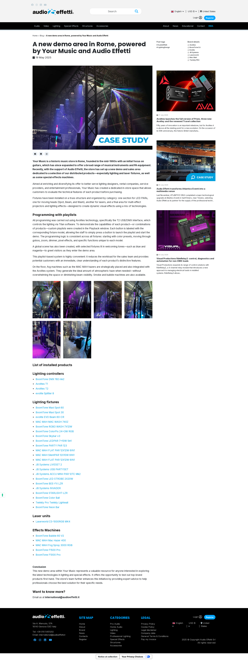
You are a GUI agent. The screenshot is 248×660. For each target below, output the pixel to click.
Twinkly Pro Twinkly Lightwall (52, 502)
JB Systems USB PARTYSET (52, 469)
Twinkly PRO (194, 60)
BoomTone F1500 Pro (48, 550)
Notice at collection (107, 656)
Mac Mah (193, 57)
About (82, 627)
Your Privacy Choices (132, 656)
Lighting (56, 26)
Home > (36, 35)
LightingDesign (164, 47)
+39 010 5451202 (45, 631)
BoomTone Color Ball (48, 497)
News (175, 26)
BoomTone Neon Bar (47, 507)
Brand (82, 630)
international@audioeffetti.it (62, 597)
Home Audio (116, 627)
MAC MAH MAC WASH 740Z (52, 421)
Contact (201, 26)
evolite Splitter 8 (45, 393)
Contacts (83, 636)
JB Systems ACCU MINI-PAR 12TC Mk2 (58, 474)
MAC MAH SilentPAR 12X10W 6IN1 (55, 455)
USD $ (191, 11)
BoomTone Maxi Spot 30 (50, 412)
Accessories (102, 26)
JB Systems (194, 52)
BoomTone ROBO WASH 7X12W (54, 426)
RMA (210, 26)
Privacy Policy (148, 624)
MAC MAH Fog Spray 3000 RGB (54, 545)
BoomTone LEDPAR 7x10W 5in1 (54, 440)
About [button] (166, 26)
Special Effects (71, 26)
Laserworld (194, 55)
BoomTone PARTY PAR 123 (51, 445)
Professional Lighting (120, 636)
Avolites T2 (42, 388)
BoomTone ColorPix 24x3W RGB (55, 431)
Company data (148, 633)
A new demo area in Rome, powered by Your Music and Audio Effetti (77, 35)
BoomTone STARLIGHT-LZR (52, 493)
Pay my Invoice (148, 639)
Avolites (193, 45)
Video (46, 26)
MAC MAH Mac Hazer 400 (51, 540)
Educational (187, 26)
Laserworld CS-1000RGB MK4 (53, 521)
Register (210, 18)
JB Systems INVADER (48, 488)
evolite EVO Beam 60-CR (50, 417)
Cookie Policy (147, 627)
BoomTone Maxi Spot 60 (50, 407)
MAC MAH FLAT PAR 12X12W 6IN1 (55, 450)
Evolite (192, 50)
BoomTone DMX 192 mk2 (50, 379)
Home (82, 624)
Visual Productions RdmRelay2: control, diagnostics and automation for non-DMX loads (185, 259)
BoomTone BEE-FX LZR (49, 483)
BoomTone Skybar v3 (48, 436)
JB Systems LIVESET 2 (49, 464)
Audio (37, 26)
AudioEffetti (162, 45)
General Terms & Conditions (154, 636)
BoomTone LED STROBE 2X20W (54, 478)
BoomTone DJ (195, 47)
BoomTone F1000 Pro (48, 554)
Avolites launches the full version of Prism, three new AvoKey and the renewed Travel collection (184, 120)
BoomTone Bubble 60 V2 (50, 535)
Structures (87, 26)
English (178, 11)
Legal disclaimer (149, 630)
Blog (42, 35)
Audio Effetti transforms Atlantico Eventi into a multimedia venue (181, 189)
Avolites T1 (42, 383)
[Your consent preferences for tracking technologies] (2, 495)
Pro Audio (115, 624)
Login (196, 17)
